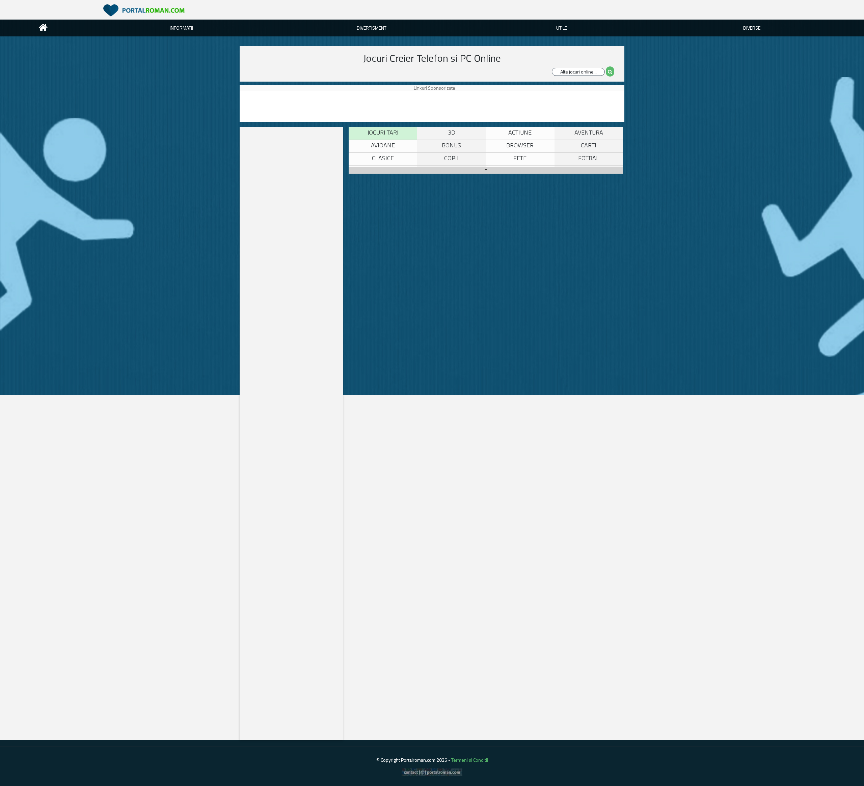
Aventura (588, 132)
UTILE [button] (561, 27)
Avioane (383, 145)
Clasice (383, 158)
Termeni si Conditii (469, 759)
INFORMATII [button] (181, 27)
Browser (520, 145)
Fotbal (588, 158)
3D (451, 132)
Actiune (520, 132)
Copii (451, 158)
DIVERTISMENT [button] (371, 27)
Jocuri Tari (383, 132)
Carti (588, 145)
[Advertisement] (440, 106)
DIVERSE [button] (751, 27)
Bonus (451, 145)
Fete (519, 158)
